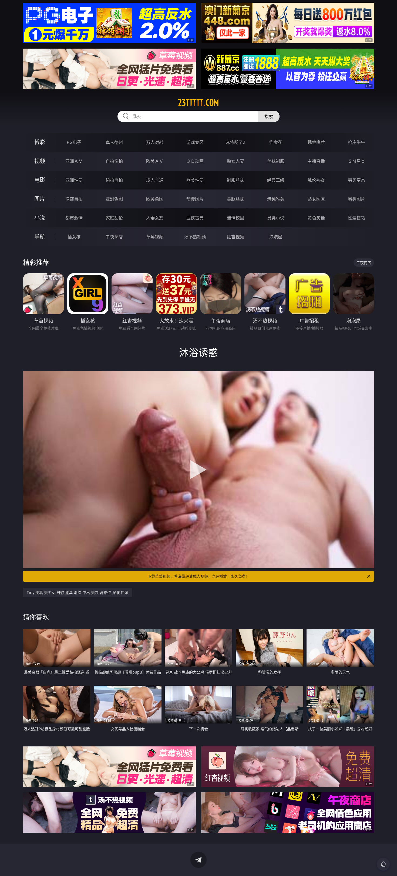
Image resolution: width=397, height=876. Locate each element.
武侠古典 (195, 218)
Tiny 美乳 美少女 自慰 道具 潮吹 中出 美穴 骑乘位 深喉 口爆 (77, 592)
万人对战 (154, 142)
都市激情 (74, 218)
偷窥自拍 (74, 199)
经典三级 (275, 180)
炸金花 (275, 142)
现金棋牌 (316, 142)
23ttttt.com (198, 102)
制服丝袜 (235, 180)
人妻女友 (154, 218)
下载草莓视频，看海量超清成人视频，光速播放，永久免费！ (198, 576)
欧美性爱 (195, 180)
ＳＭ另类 (356, 161)
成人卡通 (154, 180)
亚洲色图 (114, 199)
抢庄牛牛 (356, 142)
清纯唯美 (275, 199)
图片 (39, 198)
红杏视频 (235, 237)
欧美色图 (154, 199)
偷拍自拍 (114, 180)
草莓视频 (154, 237)
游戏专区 (195, 142)
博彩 (39, 142)
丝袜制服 (275, 161)
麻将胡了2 (235, 142)
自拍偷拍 (114, 161)
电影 (39, 180)
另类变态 (356, 180)
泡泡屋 (275, 237)
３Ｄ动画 (195, 161)
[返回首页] (383, 864)
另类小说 (275, 218)
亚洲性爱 (74, 180)
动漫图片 (195, 199)
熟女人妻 (235, 161)
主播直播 (316, 161)
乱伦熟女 (316, 180)
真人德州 (114, 142)
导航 (39, 236)
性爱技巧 (356, 218)
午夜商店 (114, 237)
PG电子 (74, 142)
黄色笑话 (316, 218)
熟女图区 (316, 199)
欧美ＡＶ (154, 161)
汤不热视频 (195, 237)
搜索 (268, 116)
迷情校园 (235, 218)
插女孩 (74, 237)
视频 (39, 161)
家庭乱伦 (114, 218)
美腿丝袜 (235, 199)
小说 (39, 217)
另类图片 (356, 199)
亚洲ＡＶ (74, 161)
